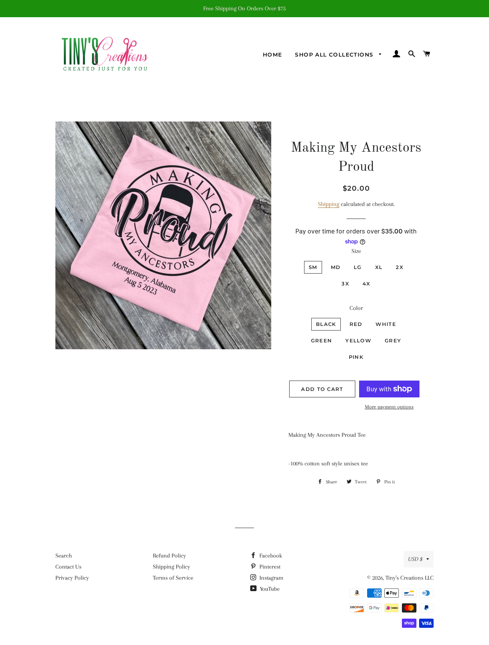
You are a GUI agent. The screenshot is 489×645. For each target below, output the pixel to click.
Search (63, 555)
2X (399, 267)
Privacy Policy (72, 577)
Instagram (270, 577)
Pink (356, 357)
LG (358, 267)
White (386, 324)
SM (313, 267)
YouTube (269, 588)
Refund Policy (169, 555)
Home (272, 54)
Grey (393, 340)
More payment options (389, 407)
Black (326, 324)
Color (356, 308)
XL (379, 267)
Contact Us (68, 566)
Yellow (358, 340)
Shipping (328, 204)
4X (367, 283)
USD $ (415, 559)
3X (345, 283)
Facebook (270, 555)
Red (356, 324)
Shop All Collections (335, 54)
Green (321, 340)
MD (336, 267)
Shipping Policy (171, 566)
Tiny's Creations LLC (409, 577)
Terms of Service (173, 577)
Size (356, 251)
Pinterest (269, 566)
